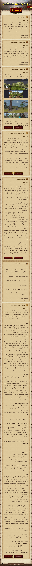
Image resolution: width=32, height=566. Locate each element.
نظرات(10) (18, 173)
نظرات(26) (18, 257)
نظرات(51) (18, 556)
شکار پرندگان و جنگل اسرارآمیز (18, 69)
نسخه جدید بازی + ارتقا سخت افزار (18, 42)
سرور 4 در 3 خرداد (21, 17)
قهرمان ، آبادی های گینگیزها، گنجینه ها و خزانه (15, 305)
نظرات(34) (18, 127)
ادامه (8, 127)
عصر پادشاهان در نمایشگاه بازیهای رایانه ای (16, 133)
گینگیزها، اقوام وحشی (20, 179)
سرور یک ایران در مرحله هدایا (19, 263)
